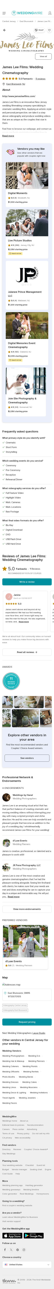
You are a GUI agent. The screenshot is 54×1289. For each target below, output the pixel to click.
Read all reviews (25, 652)
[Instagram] (23, 1249)
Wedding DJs (34, 1056)
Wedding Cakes (29, 1082)
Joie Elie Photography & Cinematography (22, 400)
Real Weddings (27, 1194)
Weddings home (9, 1121)
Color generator (9, 1194)
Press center (18, 1129)
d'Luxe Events (20, 840)
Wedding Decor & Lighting (14, 1092)
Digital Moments (17, 193)
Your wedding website (12, 1165)
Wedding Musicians (28, 1087)
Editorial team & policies (13, 1125)
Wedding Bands (26, 1077)
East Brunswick (27, 21)
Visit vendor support (11, 1221)
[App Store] (12, 1238)
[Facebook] (4, 1249)
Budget (5, 1169)
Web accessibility (22, 1138)
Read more (8, 135)
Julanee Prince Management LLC (25, 293)
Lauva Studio (39, 1033)
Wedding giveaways (11, 1189)
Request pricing (27, 1022)
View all (43, 56)
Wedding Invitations (39, 1092)
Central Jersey (9, 21)
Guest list (41, 1165)
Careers (6, 1129)
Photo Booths (8, 1077)
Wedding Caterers (10, 1066)
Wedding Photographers (13, 1056)
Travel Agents (8, 1098)
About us (24, 1121)
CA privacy (7, 1138)
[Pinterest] (17, 1249)
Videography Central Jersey (15, 1005)
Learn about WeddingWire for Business (20, 1217)
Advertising (32, 1129)
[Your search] (4, 30)
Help (18, 1173)
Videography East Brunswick (15, 1010)
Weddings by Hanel (23, 795)
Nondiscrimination (35, 1125)
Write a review (27, 581)
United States (15, 1264)
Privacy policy (23, 1133)
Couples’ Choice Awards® (36, 1149)
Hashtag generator (34, 1185)
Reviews (17, 1149)
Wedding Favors (9, 1103)
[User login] (50, 13)
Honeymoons (42, 1194)
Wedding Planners (36, 1061)
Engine (48, 1169)
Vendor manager (19, 1169)
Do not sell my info (41, 1133)
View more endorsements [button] (27, 909)
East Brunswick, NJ (15, 84)
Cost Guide (7, 1173)
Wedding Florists (30, 1066)
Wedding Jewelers (27, 1098)
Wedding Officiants (10, 1071)
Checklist (29, 1165)
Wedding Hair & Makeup (13, 1061)
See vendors (27, 758)
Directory (6, 1149)
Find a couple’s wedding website (17, 1205)
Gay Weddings (8, 1153)
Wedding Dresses (10, 1082)
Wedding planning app (12, 1185)
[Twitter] (11, 1249)
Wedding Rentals (31, 1071)
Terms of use (8, 1133)
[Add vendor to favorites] (49, 30)
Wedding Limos (9, 1087)
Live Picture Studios (20, 240)
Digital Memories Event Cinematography (21, 345)
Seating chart (36, 1169)
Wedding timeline (31, 1189)
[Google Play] (34, 1238)
